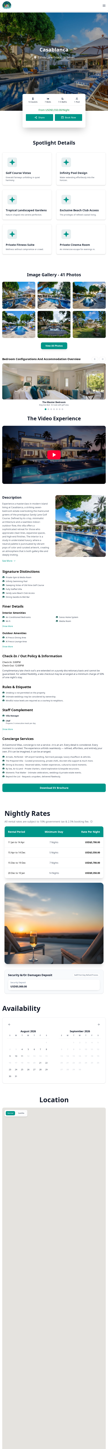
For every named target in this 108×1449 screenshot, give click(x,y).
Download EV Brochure (54, 787)
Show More (7, 626)
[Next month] (98, 1024)
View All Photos (54, 345)
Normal (10, 1113)
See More (7, 560)
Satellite (21, 1113)
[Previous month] (9, 1024)
